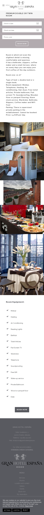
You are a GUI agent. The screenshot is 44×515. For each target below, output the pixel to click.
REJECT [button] (25, 510)
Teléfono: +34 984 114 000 (22, 438)
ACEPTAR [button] (16, 510)
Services (22, 478)
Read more (29, 506)
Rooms (22, 480)
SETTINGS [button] (7, 510)
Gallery (22, 486)
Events (22, 489)
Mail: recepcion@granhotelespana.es (22, 440)
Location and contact (22, 483)
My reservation (22, 494)
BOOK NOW (22, 43)
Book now (22, 410)
